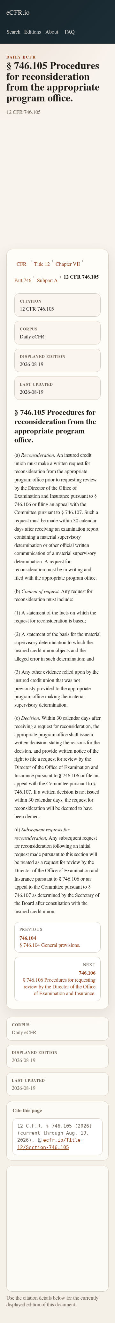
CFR (22, 263)
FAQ (70, 31)
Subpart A (47, 280)
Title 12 (42, 263)
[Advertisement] (57, 188)
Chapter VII (68, 263)
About (51, 31)
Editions (32, 31)
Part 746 (22, 280)
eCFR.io (18, 12)
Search (13, 31)
